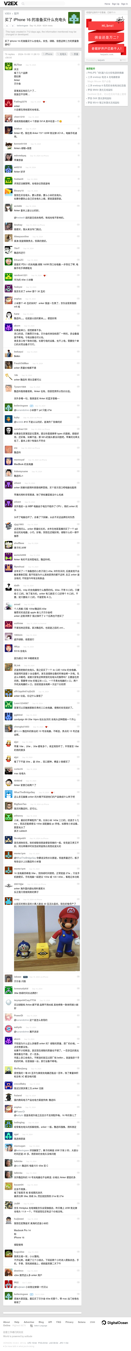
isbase (17, 976)
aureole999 (20, 554)
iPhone (48, 54)
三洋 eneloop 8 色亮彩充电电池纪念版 (107, 85)
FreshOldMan (21, 363)
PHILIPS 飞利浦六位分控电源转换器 (106, 72)
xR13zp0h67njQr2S (24, 691)
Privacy (69, 1322)
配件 (16, 13)
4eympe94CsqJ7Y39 (25, 1000)
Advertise (29, 1322)
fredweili (18, 178)
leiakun (18, 128)
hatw (16, 313)
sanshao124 (20, 429)
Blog (41, 1322)
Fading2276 (20, 101)
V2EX (8, 13)
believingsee (22, 25)
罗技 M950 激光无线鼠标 (100, 89)
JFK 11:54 (64, 1342)
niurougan (19, 1145)
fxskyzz (18, 286)
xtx (15, 447)
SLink (17, 665)
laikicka (18, 1161)
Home (107, 3)
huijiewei (19, 1218)
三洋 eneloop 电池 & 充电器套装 (104, 77)
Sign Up (115, 3)
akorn (17, 325)
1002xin (18, 634)
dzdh (16, 585)
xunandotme (22, 410)
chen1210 (19, 116)
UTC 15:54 (32, 1342)
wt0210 (18, 167)
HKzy (17, 646)
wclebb (18, 205)
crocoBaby (20, 1083)
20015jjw (18, 884)
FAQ (58, 1322)
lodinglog (19, 1122)
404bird (18, 780)
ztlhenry (18, 815)
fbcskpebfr (20, 838)
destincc (18, 1270)
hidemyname (21, 471)
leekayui (18, 351)
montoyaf (19, 459)
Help (16, 1322)
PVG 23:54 (43, 1342)
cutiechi (18, 768)
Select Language (40, 1325)
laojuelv (101, 60)
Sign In (124, 3)
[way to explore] (11, 3)
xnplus (18, 298)
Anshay (18, 224)
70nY (16, 248)
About (6, 1322)
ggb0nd (18, 714)
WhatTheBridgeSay (24, 792)
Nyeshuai (19, 566)
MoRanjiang (20, 1068)
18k (16, 375)
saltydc (18, 1027)
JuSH (17, 1203)
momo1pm (19, 853)
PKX (16, 1282)
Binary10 (19, 190)
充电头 (62, 54)
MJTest (18, 64)
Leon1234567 (21, 703)
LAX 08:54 (53, 1342)
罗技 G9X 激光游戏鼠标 (99, 98)
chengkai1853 (21, 726)
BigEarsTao (20, 804)
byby (16, 417)
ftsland (18, 1095)
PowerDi (18, 1015)
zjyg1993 (19, 524)
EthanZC (18, 259)
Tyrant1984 (20, 386)
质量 (75, 54)
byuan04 (18, 1184)
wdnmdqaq (20, 155)
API (50, 1322)
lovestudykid (21, 988)
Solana (81, 1322)
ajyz (16, 741)
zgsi (16, 1134)
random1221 (20, 275)
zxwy (16, 899)
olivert (17, 482)
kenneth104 (20, 143)
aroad (17, 604)
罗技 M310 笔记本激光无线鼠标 (103, 102)
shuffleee (19, 543)
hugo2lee (19, 1251)
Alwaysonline (21, 236)
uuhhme (18, 623)
